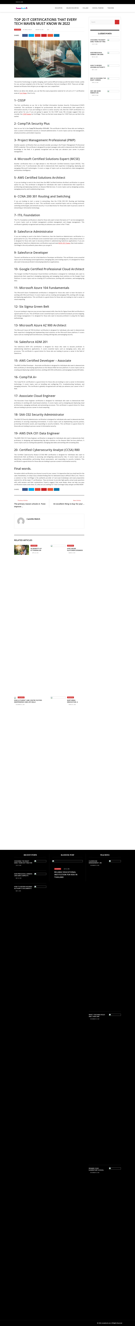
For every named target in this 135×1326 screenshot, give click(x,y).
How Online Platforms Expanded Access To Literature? (75, 550)
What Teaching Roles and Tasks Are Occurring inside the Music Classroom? (97, 1017)
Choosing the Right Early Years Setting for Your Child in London (97, 42)
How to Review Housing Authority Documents (97, 67)
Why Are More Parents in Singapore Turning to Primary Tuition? (98, 93)
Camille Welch (28, 29)
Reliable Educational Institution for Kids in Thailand (65, 874)
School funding (98, 8)
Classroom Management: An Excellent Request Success (96, 863)
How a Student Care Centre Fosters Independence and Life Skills (28, 701)
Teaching (111, 8)
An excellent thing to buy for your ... (68, 504)
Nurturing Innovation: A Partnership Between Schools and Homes (75, 703)
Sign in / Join (19, 2)
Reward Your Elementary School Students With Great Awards (97, 1171)
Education (58, 8)
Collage (85, 8)
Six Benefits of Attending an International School (39, 550)
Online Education (72, 8)
